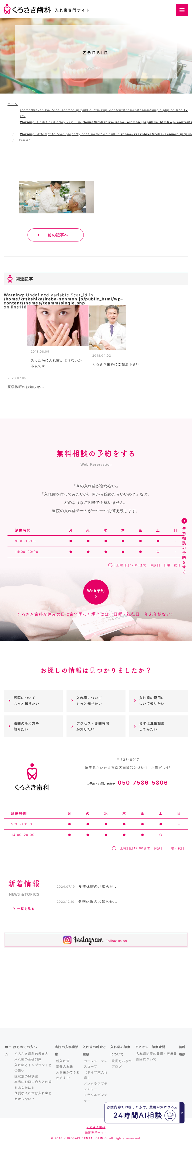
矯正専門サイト (96, 1132)
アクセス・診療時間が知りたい (92, 726)
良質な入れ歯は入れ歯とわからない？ (33, 1096)
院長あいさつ (122, 1061)
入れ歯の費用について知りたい (152, 700)
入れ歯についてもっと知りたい (89, 700)
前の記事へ (58, 234)
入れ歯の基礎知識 (28, 1059)
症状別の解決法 (26, 1076)
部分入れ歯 (64, 1066)
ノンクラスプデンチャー (96, 1086)
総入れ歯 (63, 1061)
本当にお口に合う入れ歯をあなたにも (33, 1084)
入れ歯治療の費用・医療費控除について (156, 1056)
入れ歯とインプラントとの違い (33, 1068)
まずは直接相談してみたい (152, 726)
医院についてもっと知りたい (26, 700)
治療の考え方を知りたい (26, 726)
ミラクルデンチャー (96, 1097)
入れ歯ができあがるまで (68, 1075)
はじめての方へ (25, 1047)
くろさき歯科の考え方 (31, 1053)
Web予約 (96, 590)
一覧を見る (26, 909)
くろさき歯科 (96, 1127)
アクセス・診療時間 (150, 1047)
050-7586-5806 (127, 782)
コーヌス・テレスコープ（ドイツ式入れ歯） (96, 1069)
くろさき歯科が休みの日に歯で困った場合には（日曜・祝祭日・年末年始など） (96, 614)
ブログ (117, 1066)
